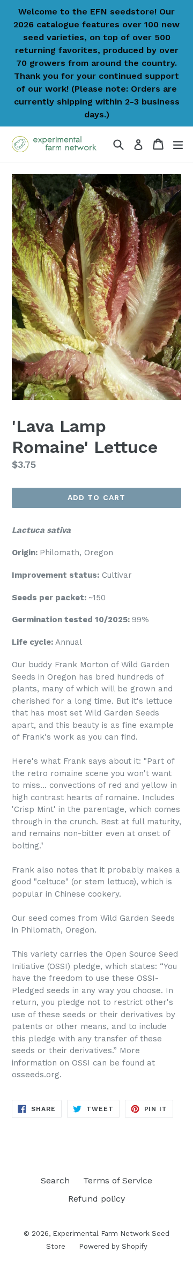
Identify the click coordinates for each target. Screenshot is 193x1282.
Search (55, 1180)
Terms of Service (117, 1180)
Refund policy (96, 1199)
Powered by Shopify (113, 1246)
